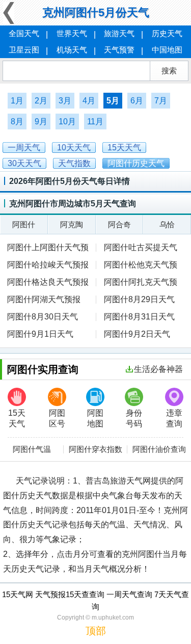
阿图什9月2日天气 (137, 334)
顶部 (96, 630)
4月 (89, 100)
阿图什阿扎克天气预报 (136, 283)
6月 (136, 100)
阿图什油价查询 (159, 449)
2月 (41, 100)
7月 (160, 100)
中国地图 (167, 49)
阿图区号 (57, 418)
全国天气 (24, 33)
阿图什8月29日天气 (139, 299)
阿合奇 (119, 224)
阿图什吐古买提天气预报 (136, 248)
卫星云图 (24, 49)
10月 (67, 121)
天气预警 (119, 49)
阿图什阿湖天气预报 (43, 299)
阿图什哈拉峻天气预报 (48, 264)
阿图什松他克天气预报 (136, 265)
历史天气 (167, 33)
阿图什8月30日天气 (42, 316)
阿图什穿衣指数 (95, 449)
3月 (65, 100)
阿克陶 (71, 224)
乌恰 (167, 224)
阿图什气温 (32, 449)
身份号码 (134, 418)
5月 (112, 100)
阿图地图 (95, 418)
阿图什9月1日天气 (40, 334)
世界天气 (72, 33)
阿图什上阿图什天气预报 (48, 248)
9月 (41, 121)
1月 (17, 100)
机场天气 (72, 49)
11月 (95, 121)
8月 (17, 121)
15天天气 (16, 418)
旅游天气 (119, 33)
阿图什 (23, 224)
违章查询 (174, 418)
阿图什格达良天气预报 (48, 282)
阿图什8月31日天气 (139, 316)
